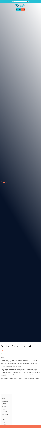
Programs (4, 424)
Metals (3, 419)
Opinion (3, 422)
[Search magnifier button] (28, 1)
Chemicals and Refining (5, 405)
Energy (3, 409)
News (3, 420)
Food (3, 412)
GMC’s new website (18, 356)
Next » (38, 386)
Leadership (4, 416)
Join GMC (23, 9)
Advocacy (4, 403)
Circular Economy (5, 408)
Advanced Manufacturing (5, 400)
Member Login (18, 9)
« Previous (4, 386)
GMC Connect (5, 414)
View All (3, 398)
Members (4, 417)
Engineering (4, 411)
